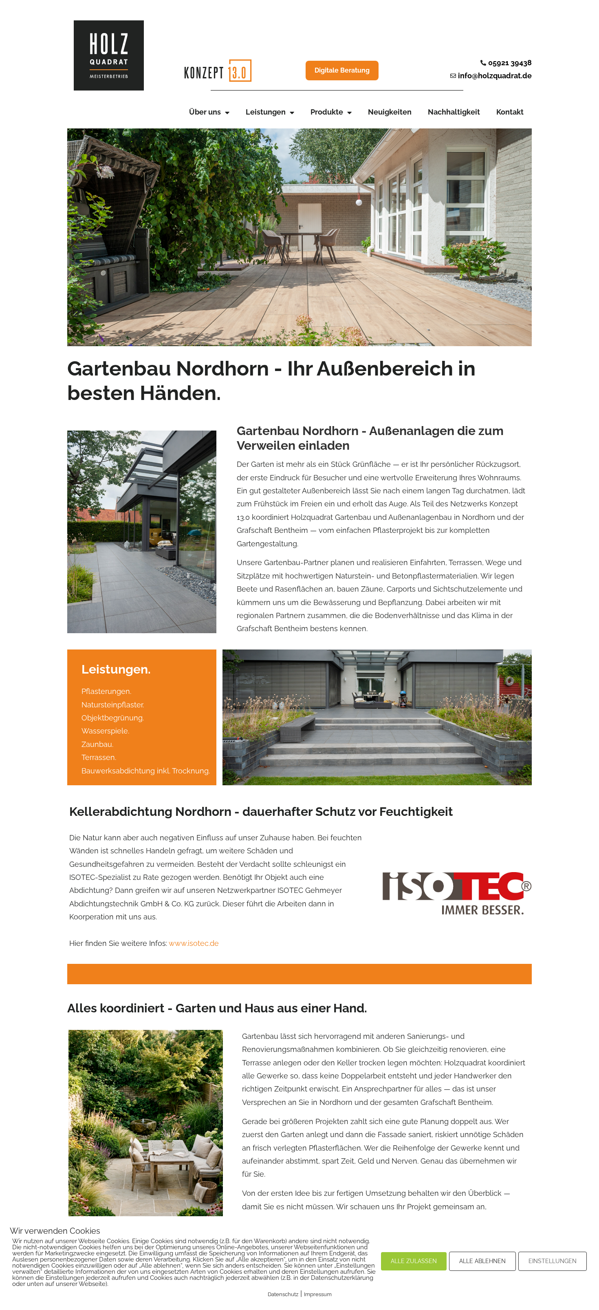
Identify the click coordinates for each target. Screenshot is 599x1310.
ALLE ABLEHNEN (482, 1261)
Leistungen (266, 112)
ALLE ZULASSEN (414, 1261)
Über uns (205, 112)
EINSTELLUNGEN (553, 1261)
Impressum (318, 1294)
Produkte (327, 112)
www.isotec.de (194, 943)
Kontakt (510, 112)
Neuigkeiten (390, 112)
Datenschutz (283, 1294)
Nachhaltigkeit (454, 112)
